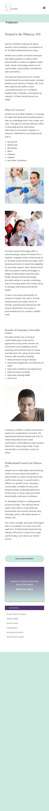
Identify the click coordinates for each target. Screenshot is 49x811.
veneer (36, 535)
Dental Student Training (16, 614)
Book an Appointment (24, 559)
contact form (29, 532)
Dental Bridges (12, 618)
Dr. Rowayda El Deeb (14, 501)
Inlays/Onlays (12, 628)
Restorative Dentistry (15, 632)
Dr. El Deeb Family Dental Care (18, 50)
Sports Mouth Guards (15, 637)
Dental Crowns (12, 623)
